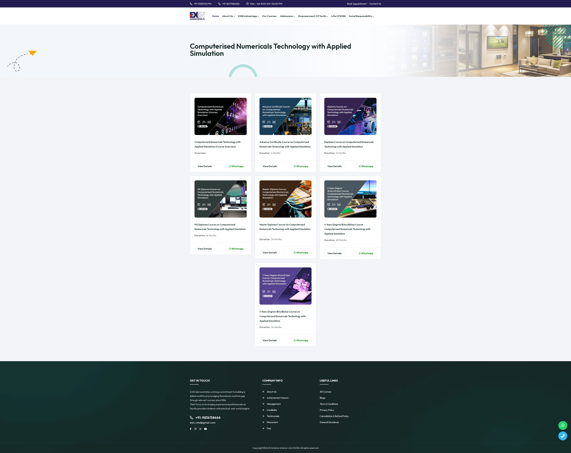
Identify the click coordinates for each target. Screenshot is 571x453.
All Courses (325, 391)
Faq (269, 428)
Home (215, 16)
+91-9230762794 (203, 3)
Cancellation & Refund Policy (334, 416)
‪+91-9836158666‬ (208, 417)
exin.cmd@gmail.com (202, 422)
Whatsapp (237, 166)
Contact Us (375, 3)
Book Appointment (357, 3)
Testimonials (273, 416)
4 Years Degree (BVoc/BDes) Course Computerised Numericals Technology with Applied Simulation (347, 229)
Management (274, 403)
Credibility (272, 410)
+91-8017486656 (231, 3)
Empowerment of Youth (312, 16)
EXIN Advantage (247, 16)
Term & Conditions (329, 403)
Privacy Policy (327, 410)
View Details (205, 166)
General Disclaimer (329, 422)
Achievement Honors (277, 397)
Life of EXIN (338, 16)
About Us (227, 16)
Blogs (322, 397)
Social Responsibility (360, 16)
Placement (272, 422)
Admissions (286, 16)
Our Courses (269, 16)
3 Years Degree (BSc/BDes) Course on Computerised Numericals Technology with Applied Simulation (282, 316)
